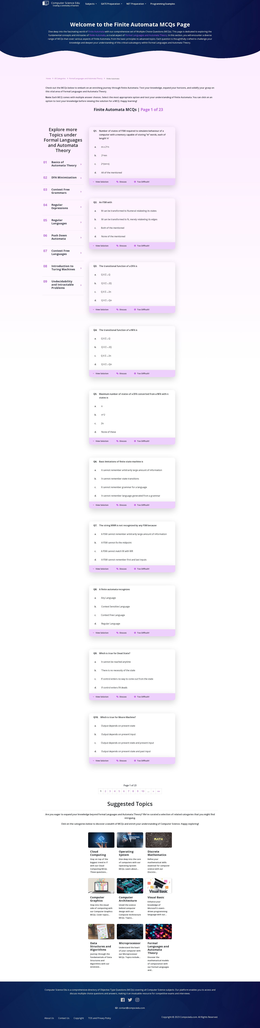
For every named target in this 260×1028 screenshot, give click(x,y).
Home (48, 78)
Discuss (123, 181)
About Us (49, 1018)
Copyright (79, 1018)
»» (158, 791)
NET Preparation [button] (135, 3)
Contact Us (63, 1018)
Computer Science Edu (65, 4)
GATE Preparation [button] (111, 3)
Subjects (90, 3)
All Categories (60, 78)
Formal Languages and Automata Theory (86, 78)
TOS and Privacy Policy (99, 1018)
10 (143, 791)
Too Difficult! (143, 181)
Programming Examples (162, 3)
